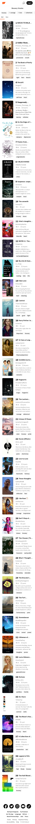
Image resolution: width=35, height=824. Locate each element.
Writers (25, 814)
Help (17, 822)
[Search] (24, 3)
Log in (30, 3)
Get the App (9, 814)
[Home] (11, 3)
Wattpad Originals (12, 812)
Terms (9, 819)
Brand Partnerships (13, 816)
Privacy (14, 819)
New (7, 17)
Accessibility (11, 822)
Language (18, 814)
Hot (2, 17)
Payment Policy (23, 819)
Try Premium (24, 812)
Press (26, 816)
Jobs (21, 816)
